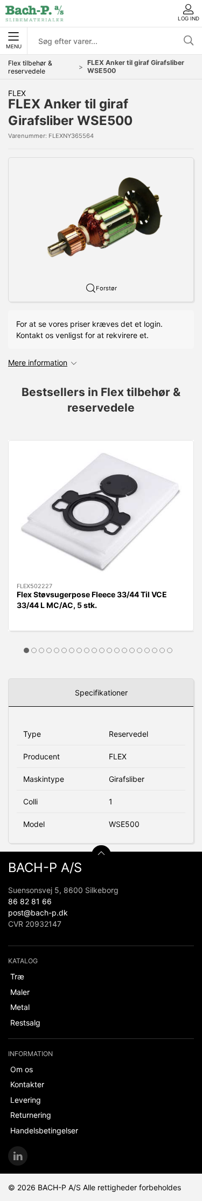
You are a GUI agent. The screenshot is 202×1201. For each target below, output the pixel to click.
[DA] (34, 13)
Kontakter (27, 1084)
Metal (20, 1007)
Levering (25, 1099)
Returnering (30, 1114)
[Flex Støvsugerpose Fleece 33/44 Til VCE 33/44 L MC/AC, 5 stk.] (101, 512)
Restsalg (25, 1022)
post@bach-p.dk (38, 912)
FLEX (17, 93)
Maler (20, 992)
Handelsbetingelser (44, 1130)
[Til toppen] (101, 855)
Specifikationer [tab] (101, 692)
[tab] (26, 650)
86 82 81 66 (30, 901)
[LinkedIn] (17, 1156)
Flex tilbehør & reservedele (30, 67)
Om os (21, 1069)
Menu (14, 46)
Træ (17, 976)
